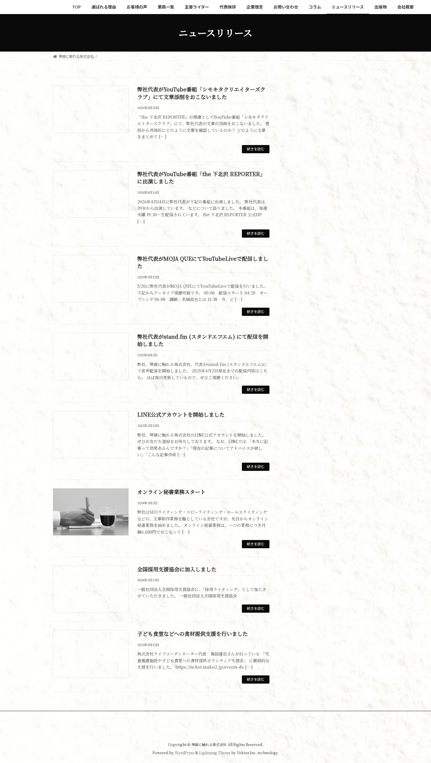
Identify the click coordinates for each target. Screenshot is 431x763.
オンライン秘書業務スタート (171, 491)
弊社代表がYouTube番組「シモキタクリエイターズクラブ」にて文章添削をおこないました (201, 92)
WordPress (184, 752)
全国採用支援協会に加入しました (176, 569)
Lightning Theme (214, 752)
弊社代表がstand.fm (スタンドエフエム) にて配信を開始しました (202, 340)
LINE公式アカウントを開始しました (181, 414)
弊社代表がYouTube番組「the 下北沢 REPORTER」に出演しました (201, 177)
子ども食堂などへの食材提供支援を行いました (192, 633)
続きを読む (255, 149)
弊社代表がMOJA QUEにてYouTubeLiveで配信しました (202, 262)
